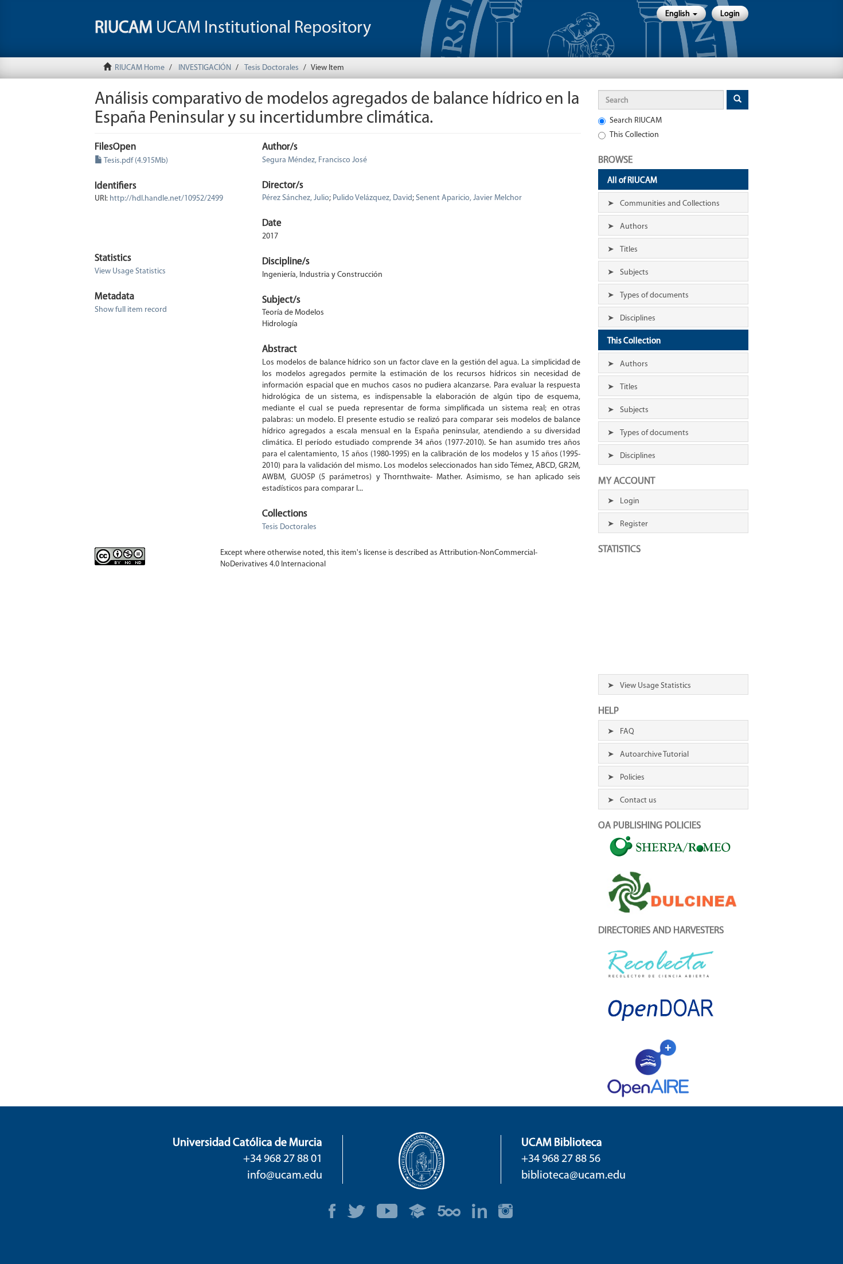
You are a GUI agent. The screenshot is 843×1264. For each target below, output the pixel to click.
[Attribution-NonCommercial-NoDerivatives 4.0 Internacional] (149, 556)
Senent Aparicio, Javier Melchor (469, 198)
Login (629, 501)
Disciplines (637, 318)
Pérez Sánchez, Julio (295, 198)
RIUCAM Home (140, 68)
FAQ (627, 731)
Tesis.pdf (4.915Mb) (135, 160)
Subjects (634, 272)
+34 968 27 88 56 (560, 1159)
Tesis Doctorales (271, 68)
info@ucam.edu (284, 1175)
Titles (629, 249)
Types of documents (654, 295)
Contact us (638, 800)
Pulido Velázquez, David (372, 198)
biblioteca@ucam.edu (573, 1175)
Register (634, 524)
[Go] (737, 99)
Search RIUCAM (636, 120)
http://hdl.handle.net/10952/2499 (166, 198)
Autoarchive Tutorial (654, 754)
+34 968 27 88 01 (282, 1159)
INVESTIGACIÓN (204, 68)
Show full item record (131, 310)
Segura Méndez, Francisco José (314, 160)
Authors (634, 226)
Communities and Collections (670, 203)
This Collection (634, 135)
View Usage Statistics (130, 271)
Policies (632, 777)
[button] (681, 13)
